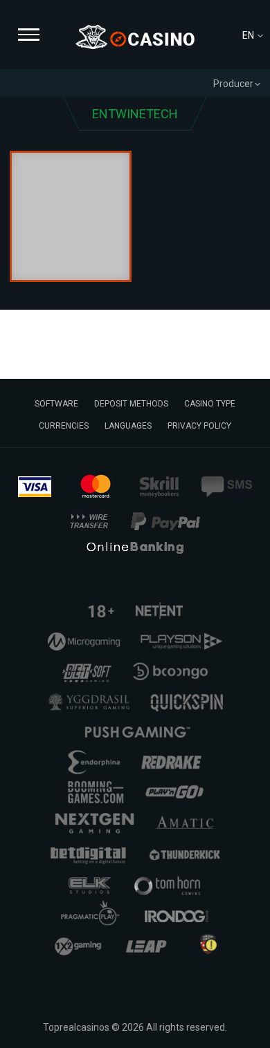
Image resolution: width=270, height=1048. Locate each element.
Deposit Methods (131, 404)
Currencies (64, 426)
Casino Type (209, 404)
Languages (128, 426)
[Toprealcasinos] (135, 37)
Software (56, 404)
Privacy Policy (199, 426)
